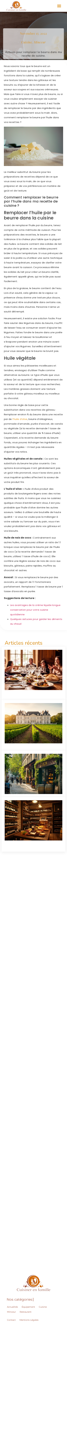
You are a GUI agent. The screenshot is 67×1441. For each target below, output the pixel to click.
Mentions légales (28, 1320)
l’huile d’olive (19, 419)
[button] (59, 6)
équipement (28, 1306)
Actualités (12, 1306)
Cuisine (43, 1306)
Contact (11, 1320)
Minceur (11, 1311)
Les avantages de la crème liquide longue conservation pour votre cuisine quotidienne (35, 609)
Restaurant (25, 1311)
